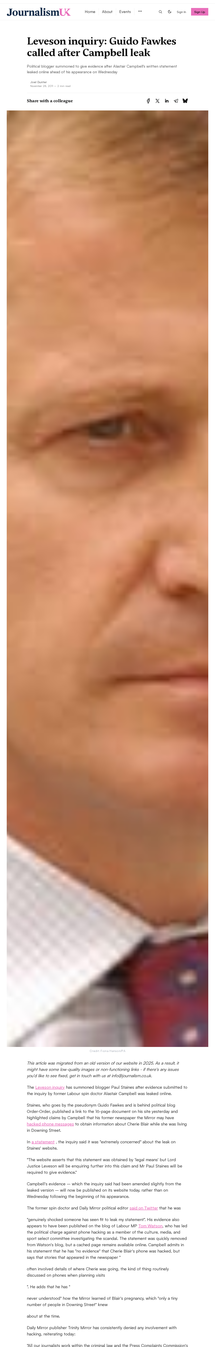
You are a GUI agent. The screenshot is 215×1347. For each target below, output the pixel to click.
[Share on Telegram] (176, 101)
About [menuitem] (107, 11)
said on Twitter (144, 1208)
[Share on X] (157, 101)
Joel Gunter (38, 82)
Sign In (181, 12)
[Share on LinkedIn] (167, 101)
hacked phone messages (50, 1124)
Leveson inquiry (50, 1087)
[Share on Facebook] (148, 101)
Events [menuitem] (125, 11)
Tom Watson (150, 1225)
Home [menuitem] (90, 11)
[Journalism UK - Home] (41, 12)
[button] (140, 11)
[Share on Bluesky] (185, 101)
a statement (43, 1141)
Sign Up (199, 12)
